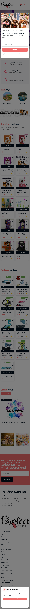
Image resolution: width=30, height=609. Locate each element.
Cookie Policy (14, 595)
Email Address (6, 41)
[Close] (27, 15)
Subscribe (15, 49)
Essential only (15, 605)
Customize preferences (15, 601)
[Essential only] (26, 589)
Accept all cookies (15, 598)
